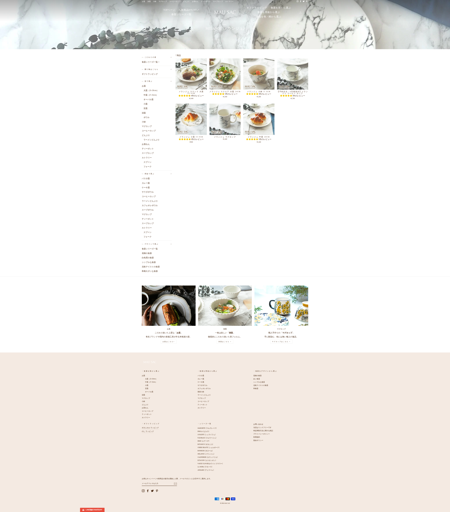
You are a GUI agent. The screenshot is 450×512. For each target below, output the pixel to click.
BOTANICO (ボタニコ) (205, 444)
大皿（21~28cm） (151, 90)
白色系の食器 (148, 257)
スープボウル (148, 209)
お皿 (143, 1)
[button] (185, 95)
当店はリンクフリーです (262, 427)
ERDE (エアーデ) (203, 441)
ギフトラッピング (257, 8)
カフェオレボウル (150, 205)
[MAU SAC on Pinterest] (157, 490)
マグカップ (163, 1)
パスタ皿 (146, 178)
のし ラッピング (148, 431)
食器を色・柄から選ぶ (268, 17)
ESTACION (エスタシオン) (207, 460)
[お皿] (169, 306)
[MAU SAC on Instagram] (143, 490)
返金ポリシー (258, 440)
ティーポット (206, 1)
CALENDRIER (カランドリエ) (208, 457)
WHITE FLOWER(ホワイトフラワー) (210, 463)
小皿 (146, 104)
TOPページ (169, 10)
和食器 (255, 388)
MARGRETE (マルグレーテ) (207, 428)
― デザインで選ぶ (150, 244)
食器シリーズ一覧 (181, 14)
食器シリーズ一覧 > (150, 62)
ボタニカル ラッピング (150, 427)
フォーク (148, 166)
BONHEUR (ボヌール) (205, 450)
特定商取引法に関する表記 (263, 430)
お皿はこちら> (169, 342)
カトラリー (229, 1)
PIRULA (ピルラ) (203, 431)
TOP (224, 24)
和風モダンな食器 (150, 271)
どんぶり (186, 1)
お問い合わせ (258, 424)
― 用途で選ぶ (148, 174)
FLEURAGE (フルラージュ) (207, 438)
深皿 (149, 1)
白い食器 (256, 379)
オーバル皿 (149, 99)
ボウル (147, 117)
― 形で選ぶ (147, 81)
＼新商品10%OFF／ (189, 10)
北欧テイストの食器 (151, 266)
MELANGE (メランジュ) (206, 454)
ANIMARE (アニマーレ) (206, 470)
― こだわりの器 (149, 57)
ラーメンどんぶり (151, 139)
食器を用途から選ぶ (268, 12)
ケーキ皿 (146, 187)
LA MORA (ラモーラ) (205, 467)
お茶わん (195, 1)
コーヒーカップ (175, 1)
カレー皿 (146, 183)
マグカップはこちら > (281, 342)
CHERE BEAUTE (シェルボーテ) (208, 447)
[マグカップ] (281, 306)
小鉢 (154, 1)
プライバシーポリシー (261, 434)
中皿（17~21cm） (151, 95)
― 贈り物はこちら (150, 69)
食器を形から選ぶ (281, 8)
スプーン (148, 162)
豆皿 (146, 108)
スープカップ (218, 1)
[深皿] (225, 306)
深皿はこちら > (225, 342)
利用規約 (256, 437)
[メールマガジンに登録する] (175, 483)
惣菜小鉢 (201, 391)
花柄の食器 (147, 253)
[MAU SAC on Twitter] (152, 490)
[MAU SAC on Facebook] (147, 490)
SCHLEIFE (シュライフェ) (207, 434)
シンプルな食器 (149, 262)
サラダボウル (148, 192)
